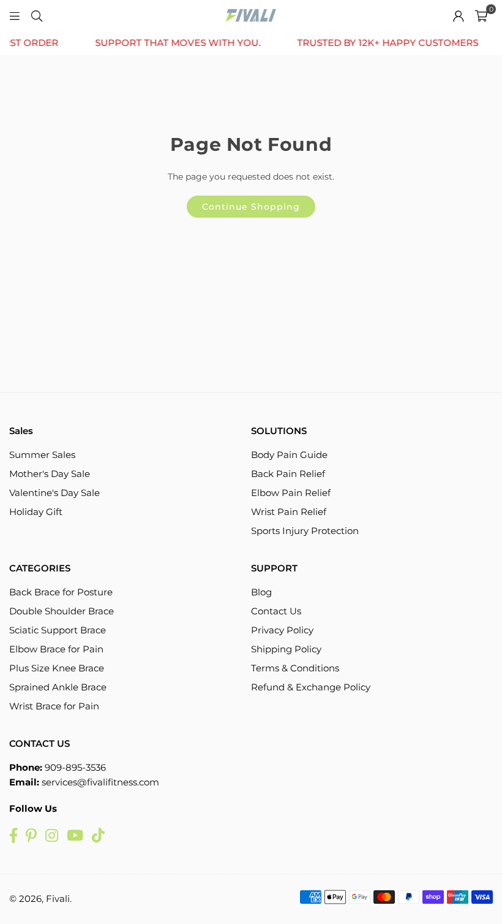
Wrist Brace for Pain (54, 706)
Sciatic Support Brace (57, 630)
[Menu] (15, 15)
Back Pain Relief (288, 473)
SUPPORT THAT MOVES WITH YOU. (169, 42)
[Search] (37, 15)
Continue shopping (251, 206)
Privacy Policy (282, 630)
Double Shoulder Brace (61, 611)
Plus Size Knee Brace (56, 668)
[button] (481, 15)
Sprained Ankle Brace (58, 687)
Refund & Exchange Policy (310, 687)
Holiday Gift (35, 511)
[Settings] (459, 15)
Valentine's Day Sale (54, 492)
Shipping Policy (286, 649)
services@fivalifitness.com (100, 782)
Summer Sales (42, 454)
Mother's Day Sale (49, 473)
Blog (261, 592)
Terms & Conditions (295, 668)
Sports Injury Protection (305, 530)
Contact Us (276, 611)
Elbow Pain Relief (291, 492)
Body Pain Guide (289, 454)
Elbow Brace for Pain (56, 649)
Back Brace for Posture (61, 592)
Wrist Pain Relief (288, 511)
